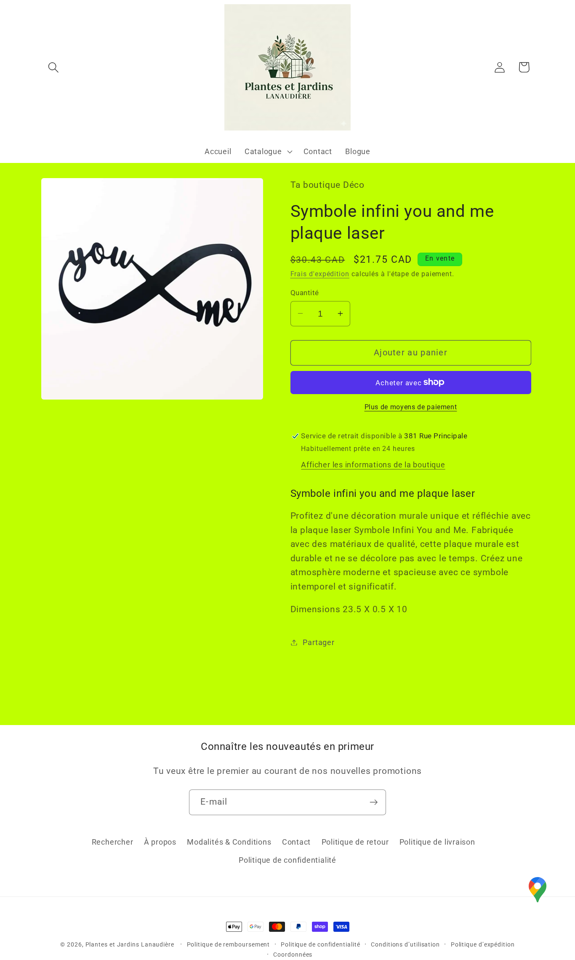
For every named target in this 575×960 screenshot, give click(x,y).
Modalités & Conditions (229, 842)
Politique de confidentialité (287, 860)
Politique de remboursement (228, 944)
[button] (53, 67)
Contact (296, 842)
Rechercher (112, 842)
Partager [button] (318, 642)
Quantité (304, 292)
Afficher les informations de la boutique (373, 464)
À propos (160, 842)
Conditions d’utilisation (405, 944)
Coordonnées (292, 954)
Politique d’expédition (483, 944)
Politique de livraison (437, 842)
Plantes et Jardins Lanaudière (130, 944)
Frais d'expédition (319, 274)
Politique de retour (355, 842)
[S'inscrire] (374, 802)
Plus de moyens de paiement (411, 407)
